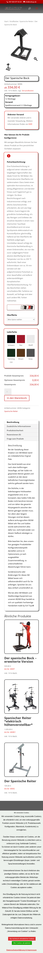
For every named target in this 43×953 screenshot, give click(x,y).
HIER (30, 124)
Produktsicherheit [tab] (15, 430)
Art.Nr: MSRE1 (18, 724)
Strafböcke (14, 21)
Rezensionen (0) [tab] (14, 434)
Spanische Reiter (26, 21)
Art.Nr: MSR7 (20, 663)
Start (6, 21)
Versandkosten (28, 91)
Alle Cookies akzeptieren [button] (21, 943)
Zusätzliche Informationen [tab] (19, 426)
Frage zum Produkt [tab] (15, 439)
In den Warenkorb (17, 398)
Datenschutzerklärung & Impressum (21, 950)
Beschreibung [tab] (13, 422)
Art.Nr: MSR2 (20, 784)
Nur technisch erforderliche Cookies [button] (22, 939)
